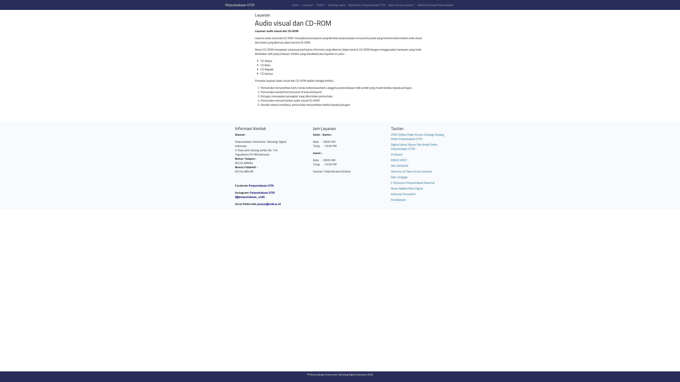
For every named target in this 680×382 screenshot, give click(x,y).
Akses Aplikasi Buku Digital (407, 188)
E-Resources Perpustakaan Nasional (412, 183)
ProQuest (397, 154)
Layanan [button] (307, 5)
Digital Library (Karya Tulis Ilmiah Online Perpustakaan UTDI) (414, 146)
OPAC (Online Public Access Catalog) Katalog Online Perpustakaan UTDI (417, 136)
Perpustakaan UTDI (239, 5)
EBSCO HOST (399, 160)
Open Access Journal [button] (400, 5)
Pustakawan (398, 200)
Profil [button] (320, 5)
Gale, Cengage (399, 177)
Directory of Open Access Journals (411, 171)
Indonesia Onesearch (403, 194)
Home (295, 5)
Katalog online (336, 5)
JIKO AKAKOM (399, 166)
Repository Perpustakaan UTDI (367, 5)
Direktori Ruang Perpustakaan (435, 5)
